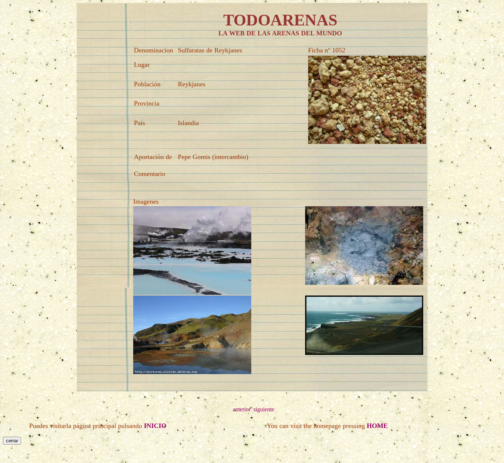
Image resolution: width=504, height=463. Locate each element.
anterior (242, 409)
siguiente (263, 409)
